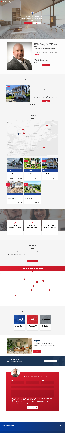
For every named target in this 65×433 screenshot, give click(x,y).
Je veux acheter (37, 23)
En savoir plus (37, 351)
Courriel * (42, 380)
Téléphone (13, 385)
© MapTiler (50, 155)
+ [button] (7, 121)
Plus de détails (46, 101)
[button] (30, 104)
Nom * (27, 380)
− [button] (7, 122)
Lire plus (36, 54)
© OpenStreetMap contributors (55, 155)
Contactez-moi (46, 65)
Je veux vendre (28, 23)
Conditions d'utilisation (26, 403)
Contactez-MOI (31, 407)
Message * (13, 389)
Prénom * (13, 380)
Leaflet (48, 155)
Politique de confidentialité (16, 403)
